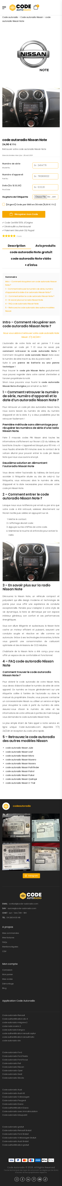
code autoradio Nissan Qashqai (21, 779)
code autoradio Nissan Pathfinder (22, 767)
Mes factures (8, 937)
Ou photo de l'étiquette (15, 196)
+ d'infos (31, 265)
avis (19, 236)
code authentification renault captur (19, 1033)
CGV (4, 951)
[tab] (16, 245)
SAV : (4, 908)
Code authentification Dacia (15, 1107)
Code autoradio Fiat (11, 1063)
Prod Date (6, 189)
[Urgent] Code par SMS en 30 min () (31, 204)
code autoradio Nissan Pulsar (20, 775)
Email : (5, 903)
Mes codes (7, 979)
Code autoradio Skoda (13, 1077)
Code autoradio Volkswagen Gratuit (19, 1137)
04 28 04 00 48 (13, 917)
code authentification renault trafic (18, 1037)
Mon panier (7, 974)
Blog (4, 988)
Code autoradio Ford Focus (15, 1059)
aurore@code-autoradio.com (22, 908)
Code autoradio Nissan (13, 1066)
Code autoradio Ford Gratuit (15, 1134)
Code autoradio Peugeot (14, 1100)
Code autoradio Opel (12, 1070)
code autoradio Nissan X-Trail (20, 782)
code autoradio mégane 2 (14, 1022)
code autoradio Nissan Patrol (20, 771)
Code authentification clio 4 (15, 1018)
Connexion (7, 969)
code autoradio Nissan (36, 354)
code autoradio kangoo (13, 1029)
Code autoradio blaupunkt (14, 1115)
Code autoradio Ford (12, 1052)
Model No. (6, 167)
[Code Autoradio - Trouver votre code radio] (20, 7)
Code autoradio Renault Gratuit (16, 1130)
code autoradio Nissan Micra (20, 755)
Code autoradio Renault (13, 1015)
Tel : (4, 917)
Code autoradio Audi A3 (13, 1093)
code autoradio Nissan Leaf (19, 751)
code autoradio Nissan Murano (21, 759)
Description (16, 246)
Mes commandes (10, 933)
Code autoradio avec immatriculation (20, 1111)
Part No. (5, 178)
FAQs (4, 942)
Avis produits (45, 246)
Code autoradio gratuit (13, 1126)
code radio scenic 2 (11, 1026)
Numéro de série (11, 163)
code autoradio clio (11, 1040)
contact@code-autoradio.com (23, 903)
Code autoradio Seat (12, 1074)
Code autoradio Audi (12, 1089)
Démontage (8, 983)
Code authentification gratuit (15, 1144)
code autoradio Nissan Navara (21, 763)
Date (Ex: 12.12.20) (11, 185)
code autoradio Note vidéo (31, 258)
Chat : (5, 912)
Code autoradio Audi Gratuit (15, 1141)
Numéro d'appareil (12, 174)
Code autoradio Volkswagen (15, 1096)
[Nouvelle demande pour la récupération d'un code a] (16, 827)
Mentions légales (10, 946)
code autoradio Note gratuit (31, 252)
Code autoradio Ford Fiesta (15, 1056)
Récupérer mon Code (26, 214)
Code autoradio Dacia (12, 1104)
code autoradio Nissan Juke (19, 747)
